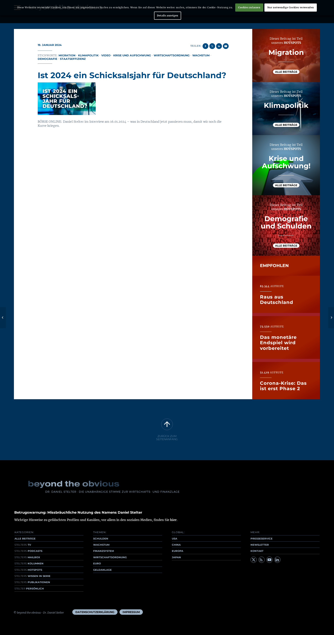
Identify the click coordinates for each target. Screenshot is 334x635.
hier (173, 520)
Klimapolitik (88, 55)
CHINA (176, 544)
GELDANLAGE (102, 569)
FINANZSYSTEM (103, 550)
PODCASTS (28, 550)
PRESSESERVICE (261, 538)
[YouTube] (269, 560)
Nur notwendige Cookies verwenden (290, 7)
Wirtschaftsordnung (172, 55)
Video (106, 55)
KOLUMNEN (28, 563)
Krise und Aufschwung (132, 55)
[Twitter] (253, 560)
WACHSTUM (101, 544)
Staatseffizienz (73, 59)
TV (22, 544)
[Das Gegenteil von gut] (3, 317)
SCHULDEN (100, 538)
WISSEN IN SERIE (32, 576)
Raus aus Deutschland (276, 299)
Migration (67, 55)
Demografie (47, 59)
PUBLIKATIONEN (32, 582)
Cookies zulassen (249, 7)
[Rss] (261, 560)
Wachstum (201, 55)
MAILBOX (27, 557)
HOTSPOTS (28, 569)
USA (174, 538)
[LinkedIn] (277, 560)
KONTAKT (256, 550)
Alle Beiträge (286, 72)
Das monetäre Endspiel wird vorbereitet (278, 342)
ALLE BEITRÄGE (25, 538)
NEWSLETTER (259, 544)
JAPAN (176, 557)
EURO (97, 563)
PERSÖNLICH (29, 588)
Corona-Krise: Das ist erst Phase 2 (283, 385)
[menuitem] (95, 612)
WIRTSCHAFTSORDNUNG (110, 557)
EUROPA (177, 550)
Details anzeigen (167, 15)
